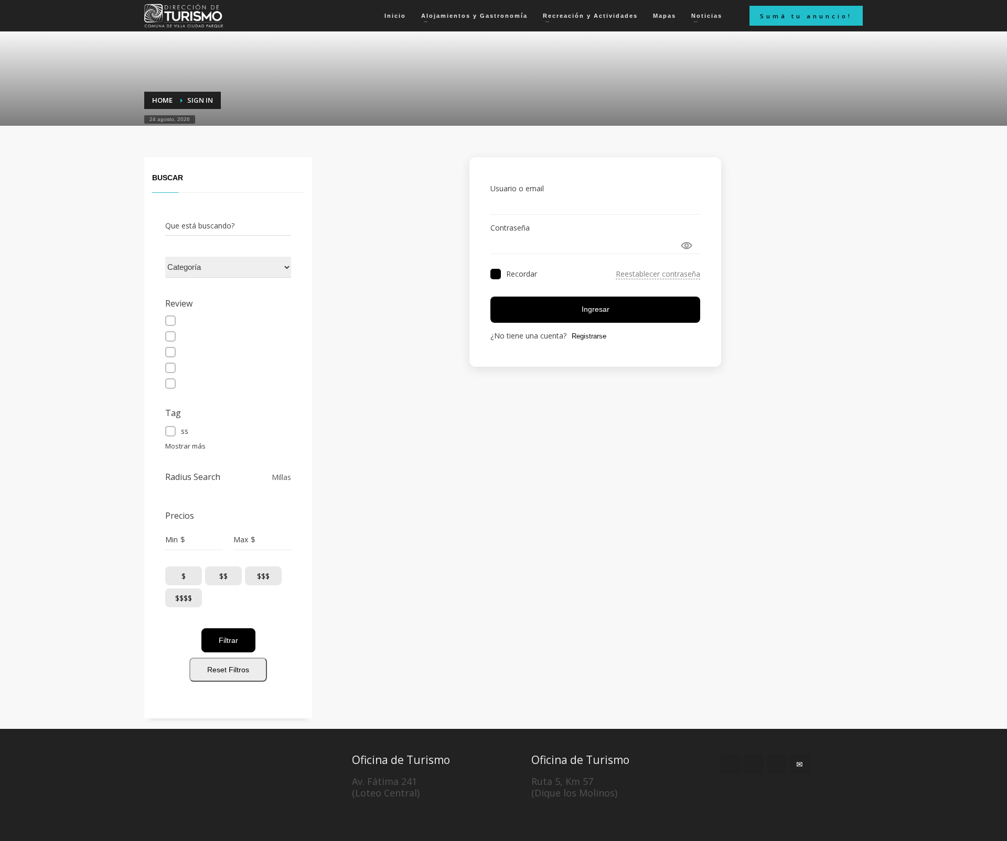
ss (184, 431)
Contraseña (510, 228)
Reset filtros (228, 669)
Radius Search (192, 477)
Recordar (521, 274)
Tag (173, 413)
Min (171, 539)
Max (240, 539)
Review (178, 304)
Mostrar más (185, 446)
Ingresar (595, 309)
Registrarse (589, 336)
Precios (179, 516)
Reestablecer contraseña (658, 274)
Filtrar (228, 640)
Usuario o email (517, 188)
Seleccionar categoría (201, 267)
